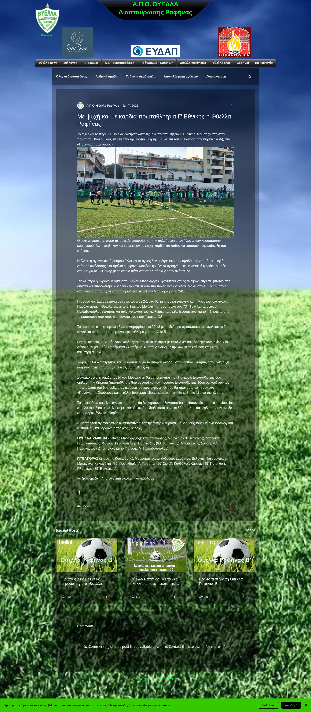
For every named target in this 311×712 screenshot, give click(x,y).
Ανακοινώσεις (216, 76)
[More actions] (231, 105)
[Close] (305, 705)
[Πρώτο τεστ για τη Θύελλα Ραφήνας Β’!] (224, 555)
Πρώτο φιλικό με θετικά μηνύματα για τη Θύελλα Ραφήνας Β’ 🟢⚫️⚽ (82, 581)
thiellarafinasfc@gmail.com (155, 678)
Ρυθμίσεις (268, 705)
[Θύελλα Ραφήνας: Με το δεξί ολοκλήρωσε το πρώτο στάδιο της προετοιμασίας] (155, 555)
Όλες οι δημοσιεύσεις (71, 76)
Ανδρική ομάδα (106, 76)
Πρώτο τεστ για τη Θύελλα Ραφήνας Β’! (221, 581)
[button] (250, 76)
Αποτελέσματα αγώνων (181, 76)
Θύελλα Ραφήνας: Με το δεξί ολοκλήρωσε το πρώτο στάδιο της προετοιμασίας (155, 581)
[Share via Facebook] (79, 493)
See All (250, 529)
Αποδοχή (291, 705)
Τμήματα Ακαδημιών (140, 76)
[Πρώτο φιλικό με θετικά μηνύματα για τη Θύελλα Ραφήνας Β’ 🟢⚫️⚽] (86, 555)
